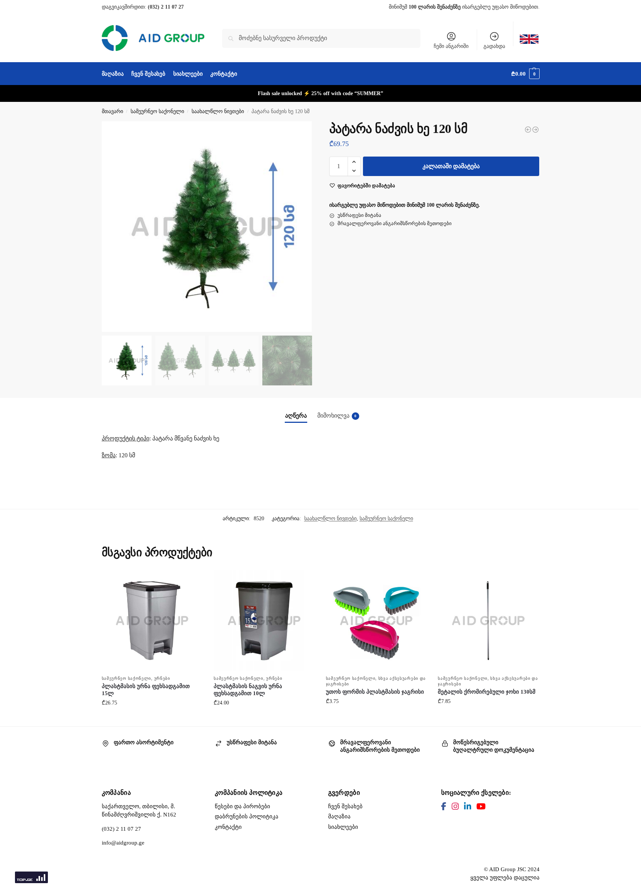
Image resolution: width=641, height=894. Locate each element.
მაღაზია (339, 816)
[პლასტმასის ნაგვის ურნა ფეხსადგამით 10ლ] (264, 620)
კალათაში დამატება (451, 166)
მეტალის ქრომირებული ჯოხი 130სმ (486, 692)
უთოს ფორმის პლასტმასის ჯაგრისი (375, 692)
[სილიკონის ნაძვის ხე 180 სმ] (535, 129)
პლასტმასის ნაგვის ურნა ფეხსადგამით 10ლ (248, 690)
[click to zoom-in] (207, 226)
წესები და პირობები (242, 806)
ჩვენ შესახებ (345, 806)
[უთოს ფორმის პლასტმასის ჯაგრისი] (376, 620)
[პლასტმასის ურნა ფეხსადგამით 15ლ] (152, 620)
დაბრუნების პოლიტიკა (246, 816)
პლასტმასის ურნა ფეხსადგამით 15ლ (146, 690)
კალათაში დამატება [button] (152, 718)
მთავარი (112, 111)
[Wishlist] (191, 581)
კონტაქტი (228, 827)
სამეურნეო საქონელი (157, 111)
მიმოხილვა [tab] (337, 415)
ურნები (162, 678)
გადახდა (494, 46)
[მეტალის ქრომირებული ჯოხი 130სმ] (488, 620)
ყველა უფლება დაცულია (505, 878)
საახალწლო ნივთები (218, 111)
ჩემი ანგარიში (451, 46)
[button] (525, 74)
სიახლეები (343, 827)
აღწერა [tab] (296, 415)
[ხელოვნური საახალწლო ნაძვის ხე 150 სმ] (528, 129)
